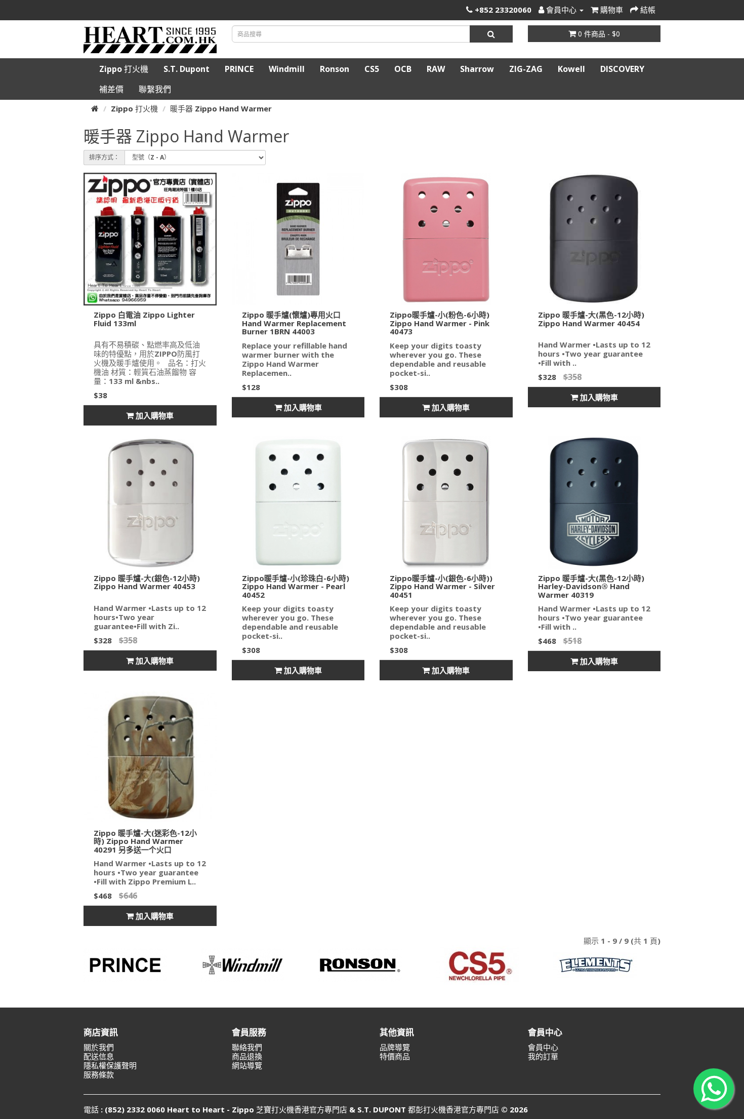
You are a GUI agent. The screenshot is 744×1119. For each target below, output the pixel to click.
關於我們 (99, 1047)
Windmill (287, 68)
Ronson (334, 68)
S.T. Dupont (186, 68)
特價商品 (395, 1056)
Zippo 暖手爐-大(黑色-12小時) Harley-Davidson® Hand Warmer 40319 (591, 586)
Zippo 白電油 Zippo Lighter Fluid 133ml (144, 319)
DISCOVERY (622, 68)
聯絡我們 (247, 1047)
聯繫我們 (155, 89)
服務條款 (99, 1074)
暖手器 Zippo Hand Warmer (221, 108)
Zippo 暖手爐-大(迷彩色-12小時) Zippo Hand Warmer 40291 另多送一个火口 (145, 841)
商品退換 (247, 1056)
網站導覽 (247, 1065)
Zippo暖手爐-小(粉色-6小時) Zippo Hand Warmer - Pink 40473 (439, 323)
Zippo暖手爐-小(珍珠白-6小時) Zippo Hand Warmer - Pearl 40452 (295, 586)
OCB (402, 68)
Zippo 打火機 (123, 68)
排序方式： (104, 157)
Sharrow (477, 68)
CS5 (371, 68)
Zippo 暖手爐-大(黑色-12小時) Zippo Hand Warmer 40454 (591, 319)
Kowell (571, 68)
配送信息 (99, 1056)
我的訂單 (543, 1056)
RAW (436, 68)
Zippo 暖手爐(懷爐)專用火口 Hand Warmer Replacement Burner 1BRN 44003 (294, 323)
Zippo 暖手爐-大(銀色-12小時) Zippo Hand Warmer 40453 (147, 582)
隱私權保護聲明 (110, 1065)
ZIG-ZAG (526, 68)
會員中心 (543, 1047)
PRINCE (239, 68)
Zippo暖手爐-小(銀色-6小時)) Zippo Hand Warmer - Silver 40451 (442, 586)
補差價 (111, 89)
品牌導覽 (395, 1047)
